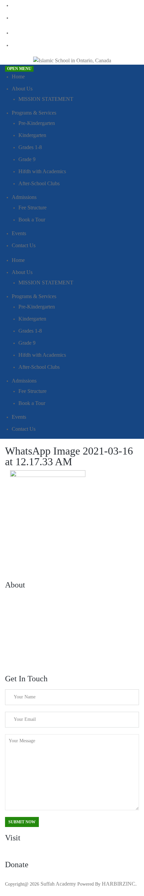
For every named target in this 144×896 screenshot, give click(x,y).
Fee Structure (32, 207)
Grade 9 (26, 159)
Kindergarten (32, 135)
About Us (22, 88)
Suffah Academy (58, 884)
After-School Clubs (39, 183)
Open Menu (19, 68)
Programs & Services (34, 113)
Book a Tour (31, 219)
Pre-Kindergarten (36, 123)
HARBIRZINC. (119, 884)
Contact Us (23, 245)
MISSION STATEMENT (45, 99)
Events (19, 233)
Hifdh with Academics (42, 171)
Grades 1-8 (30, 147)
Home (18, 76)
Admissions (24, 197)
